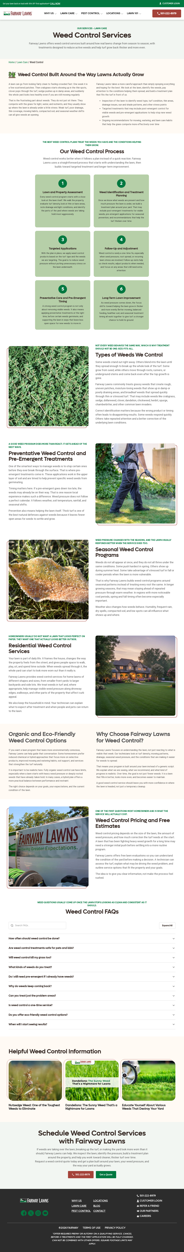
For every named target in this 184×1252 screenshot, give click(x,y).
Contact (99, 1211)
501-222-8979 (168, 13)
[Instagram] (38, 1213)
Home (12, 62)
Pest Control (90, 13)
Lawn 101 (132, 13)
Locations (113, 13)
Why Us (49, 13)
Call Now (55, 3)
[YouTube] (45, 1213)
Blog (96, 1206)
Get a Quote (106, 1174)
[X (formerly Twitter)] (31, 1213)
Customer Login (171, 3)
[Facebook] (24, 1213)
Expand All (167, 925)
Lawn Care (67, 13)
